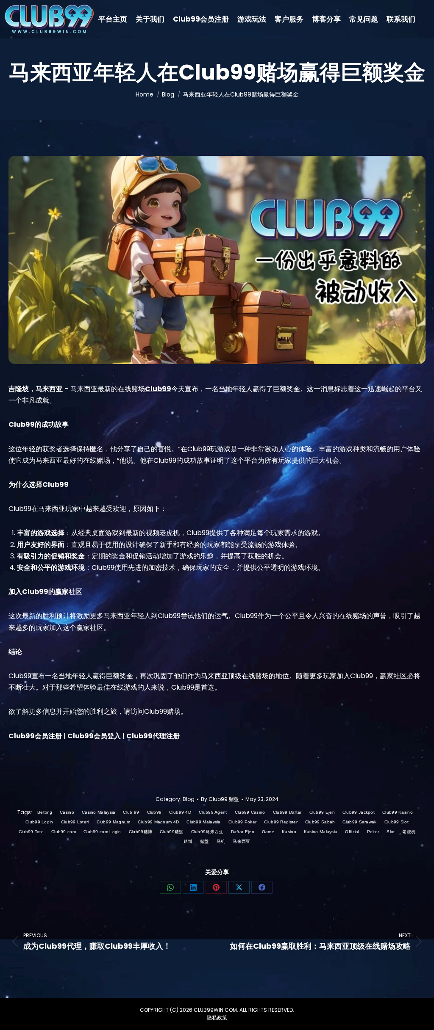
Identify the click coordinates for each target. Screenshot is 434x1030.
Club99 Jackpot (358, 812)
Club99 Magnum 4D (158, 822)
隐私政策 (217, 1017)
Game (268, 831)
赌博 (188, 841)
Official (352, 831)
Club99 (154, 812)
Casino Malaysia (99, 812)
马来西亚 (241, 841)
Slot (391, 831)
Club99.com (63, 831)
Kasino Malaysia (321, 831)
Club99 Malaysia (203, 822)
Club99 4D (180, 812)
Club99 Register (281, 822)
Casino (67, 812)
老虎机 (408, 831)
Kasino (289, 831)
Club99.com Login (102, 831)
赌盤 (204, 841)
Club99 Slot (396, 822)
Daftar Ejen (242, 831)
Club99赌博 (140, 831)
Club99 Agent (213, 812)
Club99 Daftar (287, 812)
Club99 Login (39, 822)
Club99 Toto (31, 831)
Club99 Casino (250, 812)
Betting (44, 812)
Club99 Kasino (397, 812)
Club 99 (131, 812)
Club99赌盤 (171, 831)
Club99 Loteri (75, 822)
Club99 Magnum (114, 822)
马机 (221, 841)
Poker (373, 831)
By (220, 799)
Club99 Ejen (322, 812)
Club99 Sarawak (359, 822)
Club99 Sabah (320, 822)
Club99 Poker (242, 822)
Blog (189, 799)
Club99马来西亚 (207, 831)
